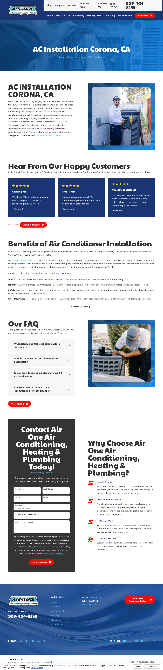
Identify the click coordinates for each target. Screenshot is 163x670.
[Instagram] (32, 641)
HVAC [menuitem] (100, 15)
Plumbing (55, 620)
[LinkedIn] (38, 641)
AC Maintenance (42, 135)
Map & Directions (89, 604)
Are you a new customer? (26, 514)
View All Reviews (31, 224)
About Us (55, 606)
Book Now (143, 15)
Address (18, 506)
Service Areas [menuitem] (125, 15)
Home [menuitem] (50, 15)
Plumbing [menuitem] (111, 15)
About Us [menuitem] (60, 15)
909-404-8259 (136, 5)
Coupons (59, 5)
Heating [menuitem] (91, 15)
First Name (19, 489)
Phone (17, 497)
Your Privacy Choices (40, 662)
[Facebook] (26, 641)
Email (45, 497)
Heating (55, 615)
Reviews (72, 5)
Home (54, 602)
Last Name (48, 489)
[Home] (22, 10)
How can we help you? (25, 522)
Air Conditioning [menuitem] (76, 15)
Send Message (39, 562)
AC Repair (57, 135)
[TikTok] (44, 641)
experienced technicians (23, 260)
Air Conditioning (58, 611)
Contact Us (56, 624)
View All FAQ (17, 403)
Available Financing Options (138, 599)
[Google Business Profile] (21, 641)
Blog (49, 5)
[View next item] (16, 225)
